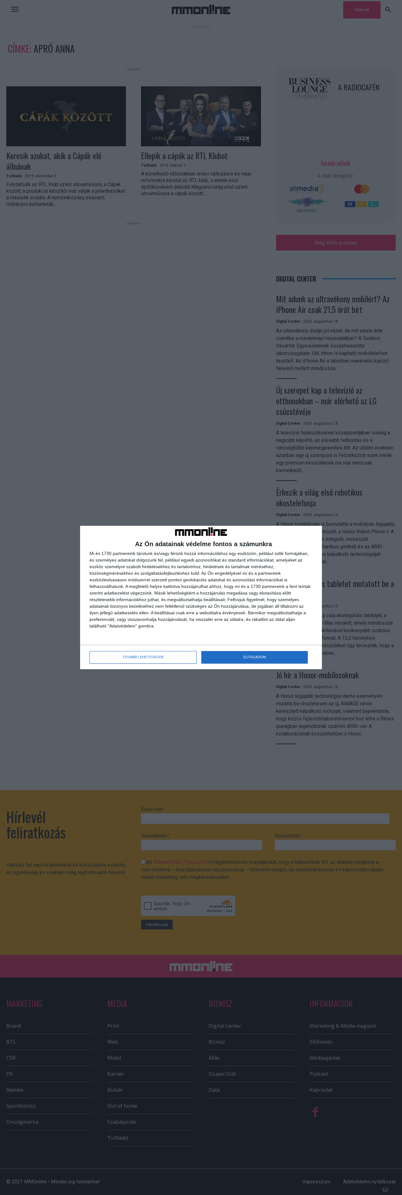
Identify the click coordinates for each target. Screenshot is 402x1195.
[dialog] (201, 597)
